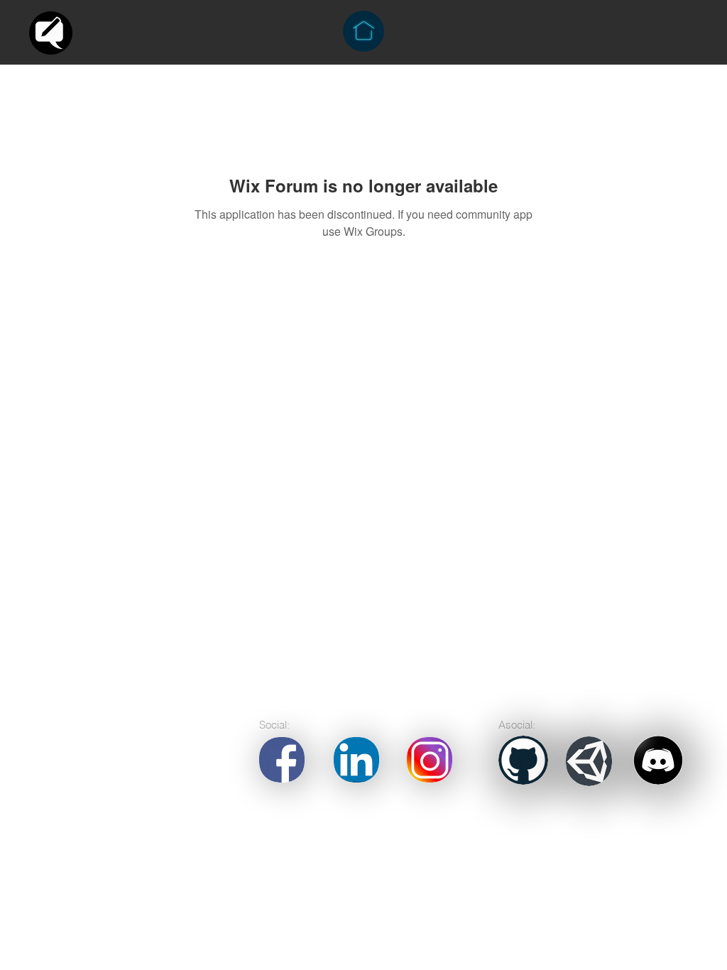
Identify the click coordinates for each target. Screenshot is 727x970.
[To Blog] (50, 33)
